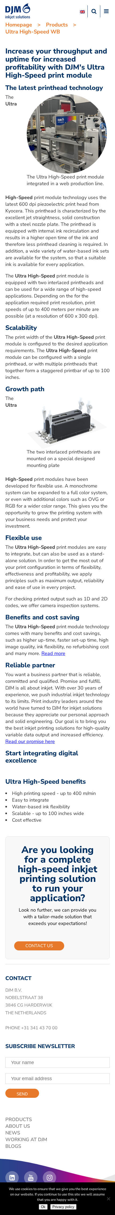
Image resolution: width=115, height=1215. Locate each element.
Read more (53, 653)
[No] (108, 1198)
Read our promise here (30, 741)
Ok (43, 1207)
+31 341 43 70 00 (39, 1028)
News (12, 1133)
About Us (17, 1126)
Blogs (13, 1146)
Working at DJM (26, 1139)
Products (57, 24)
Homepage (18, 24)
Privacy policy (63, 1207)
